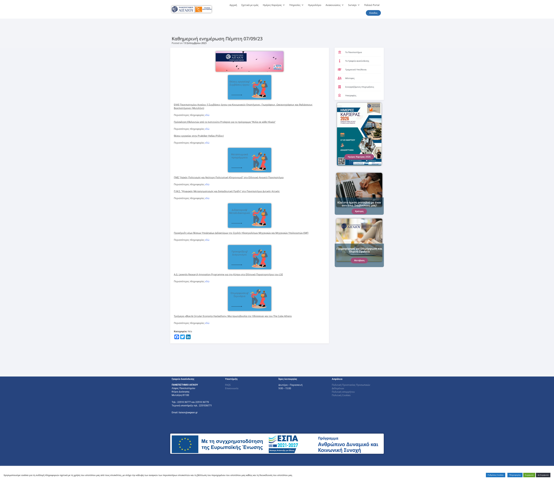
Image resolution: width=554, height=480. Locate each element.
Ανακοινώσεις (333, 5)
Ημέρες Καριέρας (272, 5)
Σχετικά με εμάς (250, 5)
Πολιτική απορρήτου (343, 391)
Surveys (352, 5)
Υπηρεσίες (295, 5)
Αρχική (233, 5)
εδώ (207, 115)
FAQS (228, 384)
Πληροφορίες (515, 475)
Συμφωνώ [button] (529, 475)
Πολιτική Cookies (341, 395)
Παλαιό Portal (371, 5)
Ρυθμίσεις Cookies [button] (496, 475)
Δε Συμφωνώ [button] (543, 475)
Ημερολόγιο (314, 5)
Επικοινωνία (231, 388)
